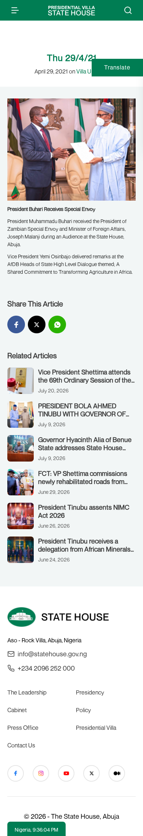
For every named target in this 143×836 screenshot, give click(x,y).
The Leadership (27, 692)
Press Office (22, 727)
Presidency (90, 692)
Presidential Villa (96, 727)
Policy (83, 710)
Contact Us (21, 745)
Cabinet (17, 710)
